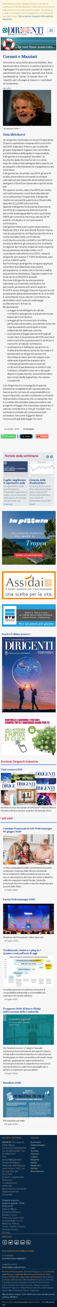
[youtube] (16, 1242)
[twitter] (10, 1242)
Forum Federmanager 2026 (19, 899)
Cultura (34, 1156)
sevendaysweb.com (23, 1302)
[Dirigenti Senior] (24, 31)
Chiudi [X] (7, 19)
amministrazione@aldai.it (14, 1258)
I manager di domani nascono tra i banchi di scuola (15, 483)
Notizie (34, 1168)
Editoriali (7, 504)
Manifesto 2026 (12, 1082)
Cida (33, 1148)
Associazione (37, 1171)
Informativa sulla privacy (13, 1267)
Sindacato (35, 1165)
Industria (35, 1159)
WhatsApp (10, 436)
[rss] (28, 1242)
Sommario (36, 1142)
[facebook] (4, 1242)
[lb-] (28, 43)
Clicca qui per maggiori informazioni (35, 16)
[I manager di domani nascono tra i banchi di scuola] (15, 471)
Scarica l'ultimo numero (16, 634)
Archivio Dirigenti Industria (19, 761)
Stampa (43, 436)
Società (34, 1151)
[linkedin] (22, 1242)
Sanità (34, 1162)
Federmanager (36, 504)
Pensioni (29, 429)
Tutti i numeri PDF (11, 769)
